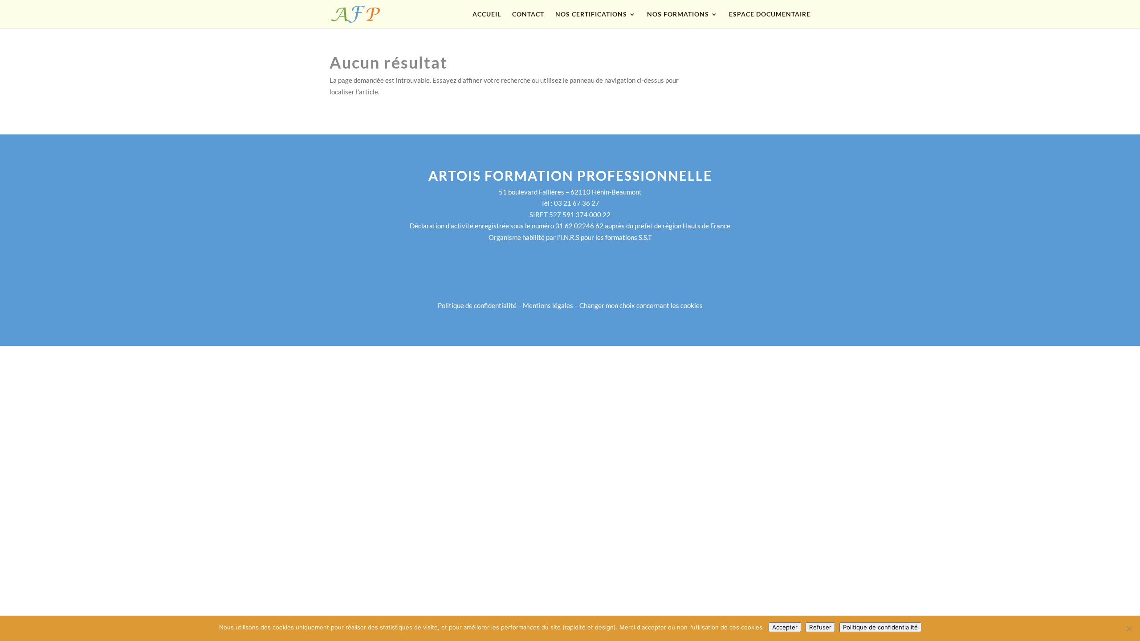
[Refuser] (1128, 628)
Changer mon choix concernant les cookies (641, 305)
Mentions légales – (551, 305)
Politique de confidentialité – (480, 305)
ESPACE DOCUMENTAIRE (769, 14)
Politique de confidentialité (880, 627)
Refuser (820, 627)
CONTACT (528, 14)
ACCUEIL (486, 14)
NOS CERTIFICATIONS (591, 14)
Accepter (785, 627)
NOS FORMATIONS (678, 14)
